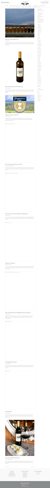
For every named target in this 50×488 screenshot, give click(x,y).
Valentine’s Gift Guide (10, 263)
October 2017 (39, 83)
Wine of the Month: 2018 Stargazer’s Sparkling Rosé (16, 213)
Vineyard (39, 100)
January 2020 (39, 51)
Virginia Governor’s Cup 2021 (11, 115)
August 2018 (39, 70)
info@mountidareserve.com (11, 476)
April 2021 (39, 38)
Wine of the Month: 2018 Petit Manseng (14, 86)
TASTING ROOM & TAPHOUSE (14, 5)
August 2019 (39, 56)
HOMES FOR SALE (36, 5)
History (38, 93)
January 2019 (39, 63)
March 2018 (39, 76)
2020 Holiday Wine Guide (11, 362)
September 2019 (39, 55)
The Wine (9, 88)
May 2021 (39, 37)
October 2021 (39, 30)
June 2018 (39, 73)
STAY (20, 5)
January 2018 (39, 79)
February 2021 (39, 41)
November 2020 (39, 45)
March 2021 (39, 40)
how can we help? (42, 5)
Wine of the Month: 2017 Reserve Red (13, 164)
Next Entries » (32, 466)
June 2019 (39, 58)
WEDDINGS (6, 5)
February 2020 (39, 49)
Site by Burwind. (27, 486)
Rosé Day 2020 (8, 411)
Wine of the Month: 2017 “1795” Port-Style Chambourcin (41, 14)
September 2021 (39, 31)
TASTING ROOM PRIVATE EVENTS (27, 5)
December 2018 (39, 65)
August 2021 (39, 33)
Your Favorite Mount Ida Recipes (12, 457)
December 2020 (39, 44)
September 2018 (39, 69)
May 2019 (39, 59)
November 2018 (39, 66)
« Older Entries (7, 466)
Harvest (38, 92)
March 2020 (39, 48)
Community (9, 264)
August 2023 (39, 26)
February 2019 (39, 62)
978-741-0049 (25, 477)
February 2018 (39, 77)
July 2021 (39, 34)
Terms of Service (38, 472)
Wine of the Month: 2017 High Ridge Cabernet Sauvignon (18, 312)
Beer (8, 40)
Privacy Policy (38, 473)
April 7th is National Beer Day (11, 39)
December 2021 (39, 27)
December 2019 (39, 52)
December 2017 (39, 80)
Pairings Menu (10, 165)
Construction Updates (40, 89)
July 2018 (39, 72)
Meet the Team (39, 95)
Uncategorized (39, 99)
